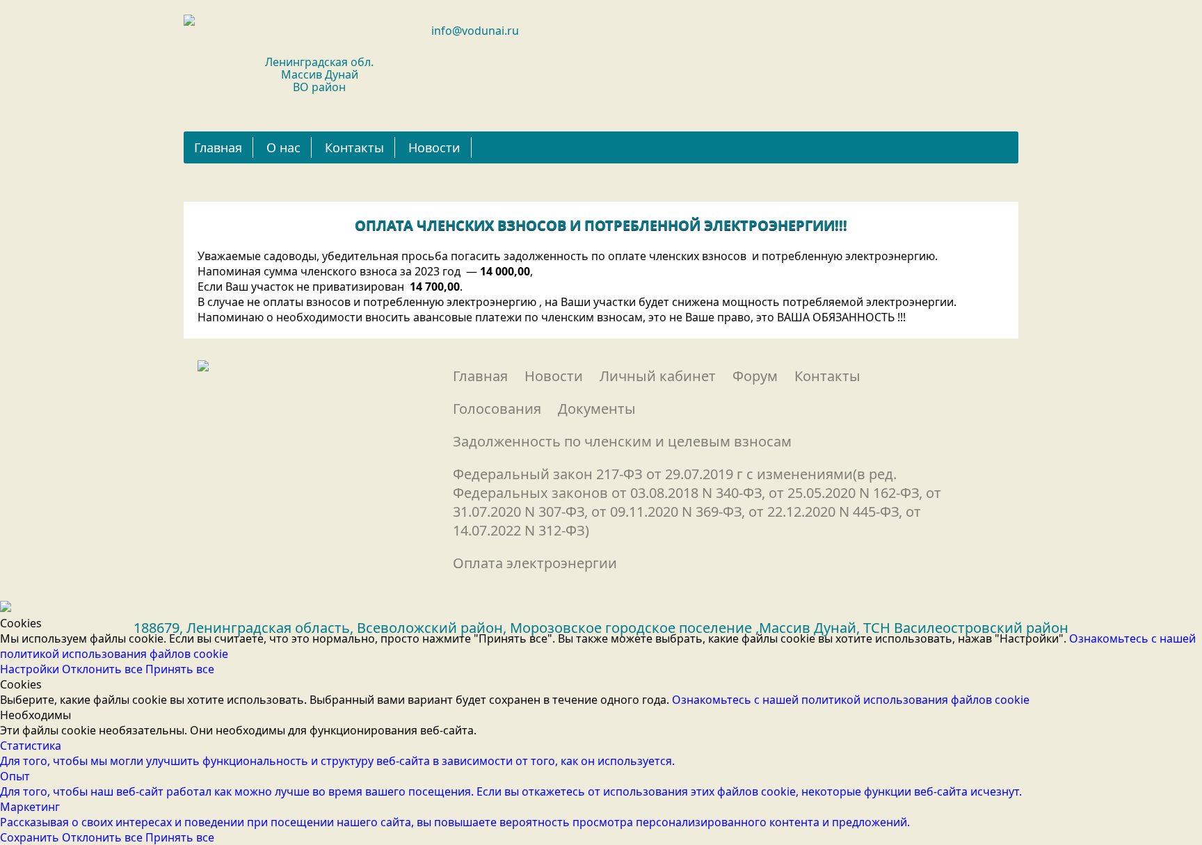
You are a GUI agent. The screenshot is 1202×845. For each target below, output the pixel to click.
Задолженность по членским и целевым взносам (622, 441)
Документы (597, 408)
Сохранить (31, 837)
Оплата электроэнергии (535, 563)
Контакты (354, 147)
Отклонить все (103, 669)
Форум (755, 376)
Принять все (179, 669)
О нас (283, 147)
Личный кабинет (658, 376)
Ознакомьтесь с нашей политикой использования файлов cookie (850, 699)
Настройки (31, 669)
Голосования (497, 408)
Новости (434, 147)
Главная (218, 147)
